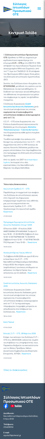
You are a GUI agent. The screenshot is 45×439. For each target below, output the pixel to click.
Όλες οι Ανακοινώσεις (15, 370)
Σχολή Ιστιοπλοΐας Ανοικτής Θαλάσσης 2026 (20, 284)
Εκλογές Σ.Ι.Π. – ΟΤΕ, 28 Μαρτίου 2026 (19, 333)
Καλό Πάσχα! (8, 322)
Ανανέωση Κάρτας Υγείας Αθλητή (17, 252)
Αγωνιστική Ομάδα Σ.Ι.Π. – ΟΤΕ (16, 188)
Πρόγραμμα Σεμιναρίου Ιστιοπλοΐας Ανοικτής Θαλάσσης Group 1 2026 (19, 223)
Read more (8, 211)
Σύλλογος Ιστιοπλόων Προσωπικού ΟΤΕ (22, 9)
